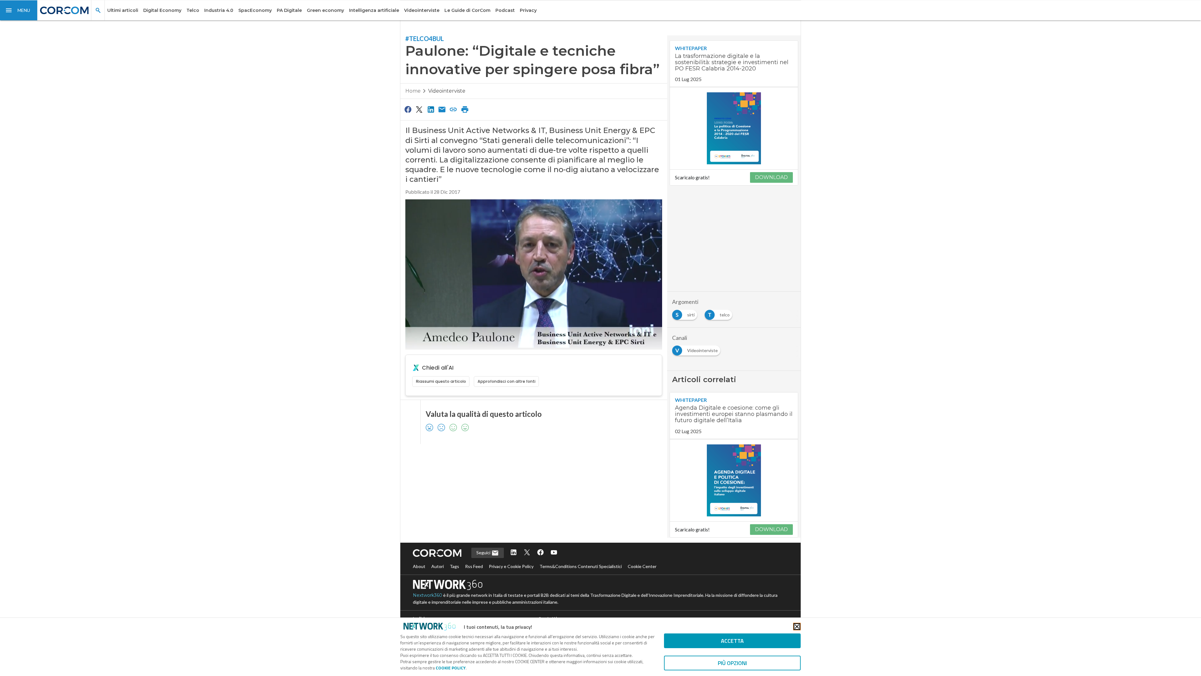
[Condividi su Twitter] (419, 109)
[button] (19, 10)
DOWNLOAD (771, 177)
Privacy (528, 10)
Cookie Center (642, 566)
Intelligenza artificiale (374, 10)
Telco (192, 10)
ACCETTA (732, 641)
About (419, 566)
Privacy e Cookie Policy (511, 566)
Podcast (505, 10)
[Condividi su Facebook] (408, 109)
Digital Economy (162, 10)
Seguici (483, 552)
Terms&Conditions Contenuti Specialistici (581, 566)
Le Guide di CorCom (467, 10)
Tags (454, 566)
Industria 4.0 (218, 10)
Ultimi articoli (122, 10)
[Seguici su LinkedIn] (513, 553)
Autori (437, 566)
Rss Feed (474, 566)
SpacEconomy (255, 10)
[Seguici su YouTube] (554, 553)
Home (413, 91)
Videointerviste (421, 10)
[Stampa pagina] (465, 109)
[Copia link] (453, 109)
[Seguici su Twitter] (527, 553)
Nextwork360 (427, 595)
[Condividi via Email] (442, 109)
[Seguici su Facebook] (540, 553)
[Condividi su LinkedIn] (431, 109)
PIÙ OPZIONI (732, 663)
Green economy (325, 10)
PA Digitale (289, 10)
